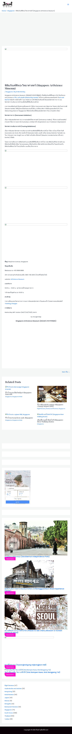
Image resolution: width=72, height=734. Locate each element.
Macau (7, 701)
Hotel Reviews (9, 695)
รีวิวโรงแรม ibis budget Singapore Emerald (18, 393)
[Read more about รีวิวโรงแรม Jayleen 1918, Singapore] (17, 414)
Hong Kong (8, 691)
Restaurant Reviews (52, 408)
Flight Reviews (41, 408)
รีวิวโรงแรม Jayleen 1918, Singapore (19, 418)
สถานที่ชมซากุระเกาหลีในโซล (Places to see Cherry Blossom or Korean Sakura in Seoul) (33, 631)
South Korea (9, 713)
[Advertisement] (36, 27)
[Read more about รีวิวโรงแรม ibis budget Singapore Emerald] (20, 388)
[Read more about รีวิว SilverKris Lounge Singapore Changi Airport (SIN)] (52, 394)
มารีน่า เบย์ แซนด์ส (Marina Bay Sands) (25, 97)
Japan (7, 698)
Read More (10, 559)
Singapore (9, 92)
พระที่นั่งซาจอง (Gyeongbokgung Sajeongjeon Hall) (25, 665)
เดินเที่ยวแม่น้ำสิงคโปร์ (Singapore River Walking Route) (50, 421)
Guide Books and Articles (13, 688)
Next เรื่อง (66, 372)
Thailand (7, 716)
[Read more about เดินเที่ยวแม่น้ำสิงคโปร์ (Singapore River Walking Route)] (52, 415)
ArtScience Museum (17, 279)
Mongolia (8, 704)
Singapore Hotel (17, 396)
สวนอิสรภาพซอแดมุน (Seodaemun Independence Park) (27, 556)
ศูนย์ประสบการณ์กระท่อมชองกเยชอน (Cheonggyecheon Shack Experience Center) (34, 590)
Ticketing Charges (11, 304)
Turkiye (7, 719)
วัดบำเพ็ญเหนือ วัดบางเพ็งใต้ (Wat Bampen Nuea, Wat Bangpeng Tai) (32, 672)
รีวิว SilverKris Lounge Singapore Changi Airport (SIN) (50, 405)
